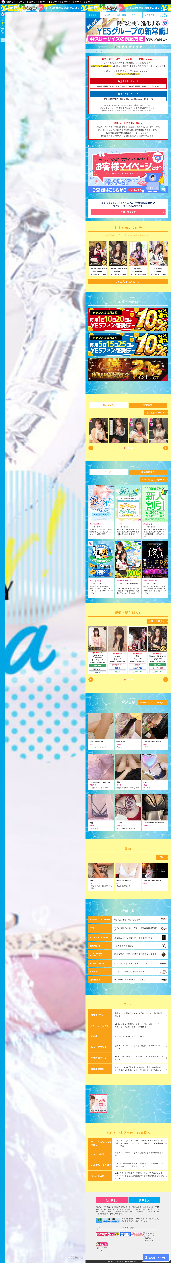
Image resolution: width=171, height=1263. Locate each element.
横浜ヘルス (149, 1241)
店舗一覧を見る (128, 212)
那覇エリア (88, 2)
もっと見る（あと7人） (128, 281)
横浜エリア (44, 2)
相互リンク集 (128, 1228)
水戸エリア (22, 2)
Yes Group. (129, 1261)
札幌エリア (10, 2)
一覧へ (160, 702)
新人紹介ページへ (156, 412)
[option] (98, 430)
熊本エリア (77, 2)
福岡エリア (66, 2)
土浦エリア (33, 2)
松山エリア (55, 2)
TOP (89, 51)
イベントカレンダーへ (153, 479)
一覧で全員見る (157, 621)
